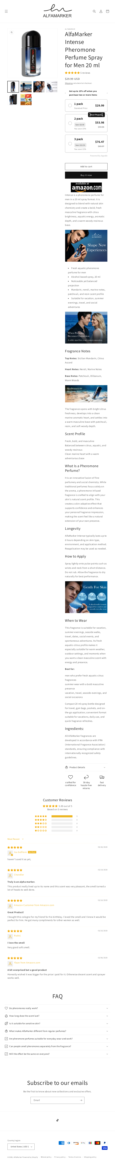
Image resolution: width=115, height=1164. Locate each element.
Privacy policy (59, 1157)
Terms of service (74, 1157)
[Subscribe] (81, 1100)
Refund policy (46, 1157)
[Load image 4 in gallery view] (52, 86)
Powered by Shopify (30, 1157)
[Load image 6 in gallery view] (26, 99)
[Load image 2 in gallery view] (26, 86)
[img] (14, 847)
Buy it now (86, 175)
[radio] (86, 105)
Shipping (69, 83)
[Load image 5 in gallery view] (13, 99)
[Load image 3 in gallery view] (39, 86)
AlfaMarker (18, 1157)
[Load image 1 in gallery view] (13, 86)
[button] (6, 11)
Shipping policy (90, 1157)
